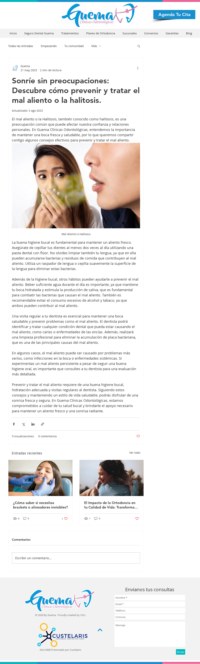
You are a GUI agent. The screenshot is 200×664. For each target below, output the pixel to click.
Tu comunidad (74, 46)
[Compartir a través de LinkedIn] (33, 424)
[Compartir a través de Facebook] (14, 424)
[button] (139, 45)
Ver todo (134, 452)
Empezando (49, 46)
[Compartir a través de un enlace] (42, 424)
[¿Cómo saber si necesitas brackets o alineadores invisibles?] (40, 478)
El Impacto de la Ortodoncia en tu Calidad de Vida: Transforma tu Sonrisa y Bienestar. (111, 504)
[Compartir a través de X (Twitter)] (23, 424)
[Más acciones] (137, 68)
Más (94, 46)
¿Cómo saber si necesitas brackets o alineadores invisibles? (40, 504)
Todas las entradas (20, 46)
